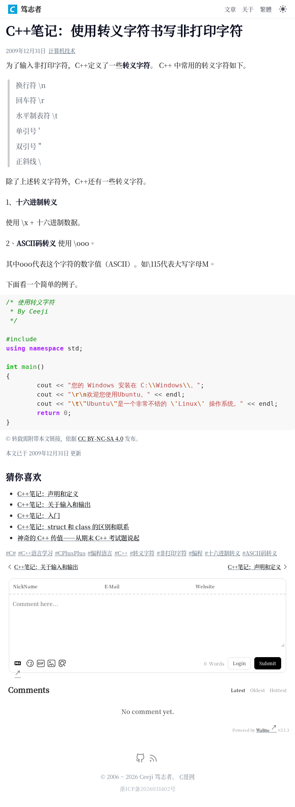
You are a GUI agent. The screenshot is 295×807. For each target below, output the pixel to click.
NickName (25, 586)
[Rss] (153, 760)
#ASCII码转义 (259, 553)
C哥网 (187, 776)
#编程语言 (100, 553)
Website (205, 586)
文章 (230, 9)
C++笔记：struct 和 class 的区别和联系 (73, 526)
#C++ (121, 553)
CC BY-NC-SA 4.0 (100, 438)
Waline (263, 730)
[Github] (141, 760)
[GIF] (40, 663)
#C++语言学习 (35, 553)
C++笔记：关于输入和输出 (54, 504)
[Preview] (62, 663)
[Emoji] (30, 663)
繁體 (266, 9)
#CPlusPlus (70, 553)
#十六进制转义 (222, 553)
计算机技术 (61, 50)
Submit (267, 663)
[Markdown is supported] (19, 663)
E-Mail (111, 586)
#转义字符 (142, 553)
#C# (11, 553)
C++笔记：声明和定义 (47, 493)
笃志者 (31, 9)
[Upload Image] (51, 663)
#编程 (195, 553)
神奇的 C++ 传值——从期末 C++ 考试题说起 (78, 537)
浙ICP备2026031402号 (148, 788)
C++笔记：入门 (38, 515)
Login (239, 663)
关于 (248, 9)
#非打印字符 (172, 553)
